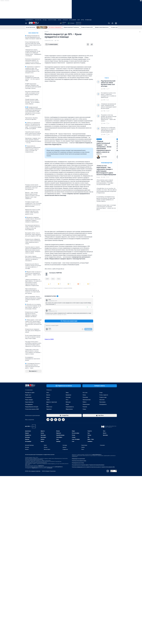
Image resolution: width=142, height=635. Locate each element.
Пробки (71, 23)
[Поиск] (109, 23)
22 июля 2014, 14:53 (49, 40)
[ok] (55, 419)
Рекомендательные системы (78, 462)
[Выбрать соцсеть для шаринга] (91, 44)
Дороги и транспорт (51, 402)
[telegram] (47, 419)
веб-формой (49, 467)
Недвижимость (29, 19)
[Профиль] (116, 23)
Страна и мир (102, 397)
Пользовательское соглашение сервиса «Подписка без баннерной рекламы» (88, 464)
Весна (48, 397)
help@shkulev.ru (35, 467)
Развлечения (86, 404)
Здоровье (49, 409)
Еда (47, 404)
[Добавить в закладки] (87, 44)
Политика (85, 397)
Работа (84, 402)
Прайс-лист (28, 395)
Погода (45, 19)
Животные (49, 406)
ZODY (78, 19)
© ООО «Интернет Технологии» (49, 471)
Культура (68, 397)
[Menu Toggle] (26, 23)
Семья (84, 409)
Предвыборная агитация (31, 406)
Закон (53, 278)
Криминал (68, 395)
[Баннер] (41, 27)
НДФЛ (47, 278)
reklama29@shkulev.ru (96, 454)
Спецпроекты (103, 404)
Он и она (85, 392)
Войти (50, 329)
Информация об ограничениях (78, 458)
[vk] (51, 419)
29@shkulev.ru (41, 465)
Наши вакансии (29, 402)
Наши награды (29, 399)
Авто (47, 392)
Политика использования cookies (79, 460)
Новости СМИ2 (49, 339)
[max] (59, 419)
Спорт (101, 392)
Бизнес (48, 395)
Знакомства (38, 19)
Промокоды (88, 19)
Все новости (33, 33)
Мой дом (68, 402)
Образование (69, 409)
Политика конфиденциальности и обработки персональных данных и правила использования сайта (93, 467)
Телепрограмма (52, 19)
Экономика (102, 402)
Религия (85, 406)
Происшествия (87, 399)
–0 (91, 307)
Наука (67, 404)
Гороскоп (65, 19)
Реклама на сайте (29, 392)
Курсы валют (72, 19)
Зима (67, 392)
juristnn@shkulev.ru (59, 466)
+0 (87, 307)
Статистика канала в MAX (32, 409)
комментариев (53, 44)
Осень (84, 395)
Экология (101, 399)
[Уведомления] (112, 23)
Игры (82, 19)
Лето (67, 399)
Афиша (59, 19)
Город (47, 399)
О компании (28, 397)
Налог (58, 278)
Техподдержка (29, 404)
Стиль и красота (103, 395)
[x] (63, 419)
